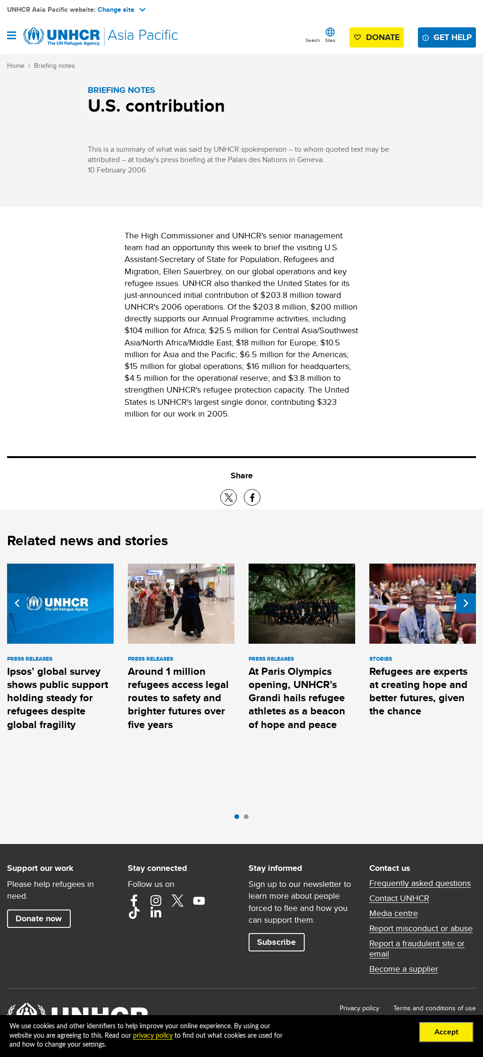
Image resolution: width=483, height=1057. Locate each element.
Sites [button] (330, 40)
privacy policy (153, 1035)
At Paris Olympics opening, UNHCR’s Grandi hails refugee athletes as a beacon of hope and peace (297, 698)
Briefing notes (54, 65)
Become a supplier (403, 969)
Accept (446, 1032)
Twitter (177, 900)
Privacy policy (359, 1008)
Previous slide (17, 603)
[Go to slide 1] (239, 819)
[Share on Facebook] (252, 497)
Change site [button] (116, 9)
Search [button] (313, 40)
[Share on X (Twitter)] (228, 497)
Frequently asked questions (420, 883)
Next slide (466, 603)
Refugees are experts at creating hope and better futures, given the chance (418, 691)
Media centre (393, 913)
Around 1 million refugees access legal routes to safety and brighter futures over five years (178, 698)
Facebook (134, 900)
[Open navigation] (11, 36)
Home (16, 65)
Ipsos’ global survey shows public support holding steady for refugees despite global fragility (57, 698)
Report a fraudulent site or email (417, 948)
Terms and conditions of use (434, 1008)
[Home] (55, 37)
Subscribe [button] (276, 942)
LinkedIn (156, 913)
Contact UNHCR (399, 898)
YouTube (199, 900)
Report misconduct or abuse (421, 928)
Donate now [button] (39, 918)
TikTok (134, 913)
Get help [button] (452, 37)
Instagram (156, 900)
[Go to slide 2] (248, 819)
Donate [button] (383, 37)
